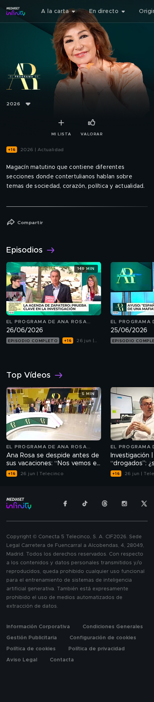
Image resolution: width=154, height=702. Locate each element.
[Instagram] (124, 503)
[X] (144, 503)
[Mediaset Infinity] (15, 11)
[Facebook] (65, 503)
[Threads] (104, 503)
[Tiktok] (84, 503)
